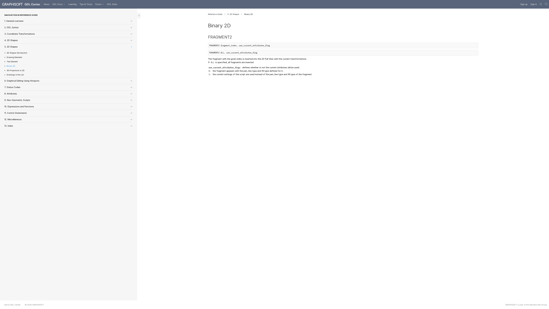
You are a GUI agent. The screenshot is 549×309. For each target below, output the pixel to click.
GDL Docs (57, 4)
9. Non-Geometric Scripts (17, 100)
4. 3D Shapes (11, 40)
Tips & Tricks (85, 4)
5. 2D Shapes (11, 46)
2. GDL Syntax (11, 27)
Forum (98, 4)
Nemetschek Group (538, 305)
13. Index (8, 125)
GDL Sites (112, 4)
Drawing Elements (14, 57)
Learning (72, 4)
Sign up (524, 4)
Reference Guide (215, 14)
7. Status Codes (12, 87)
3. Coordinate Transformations (19, 33)
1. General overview (13, 21)
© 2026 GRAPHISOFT (34, 305)
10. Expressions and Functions (19, 106)
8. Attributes (10, 93)
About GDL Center (12, 305)
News (46, 4)
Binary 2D (11, 66)
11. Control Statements (15, 113)
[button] (540, 4)
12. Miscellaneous (13, 119)
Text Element (12, 62)
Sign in (533, 4)
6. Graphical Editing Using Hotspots (21, 80)
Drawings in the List (15, 75)
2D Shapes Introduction (17, 53)
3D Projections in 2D (15, 70)
